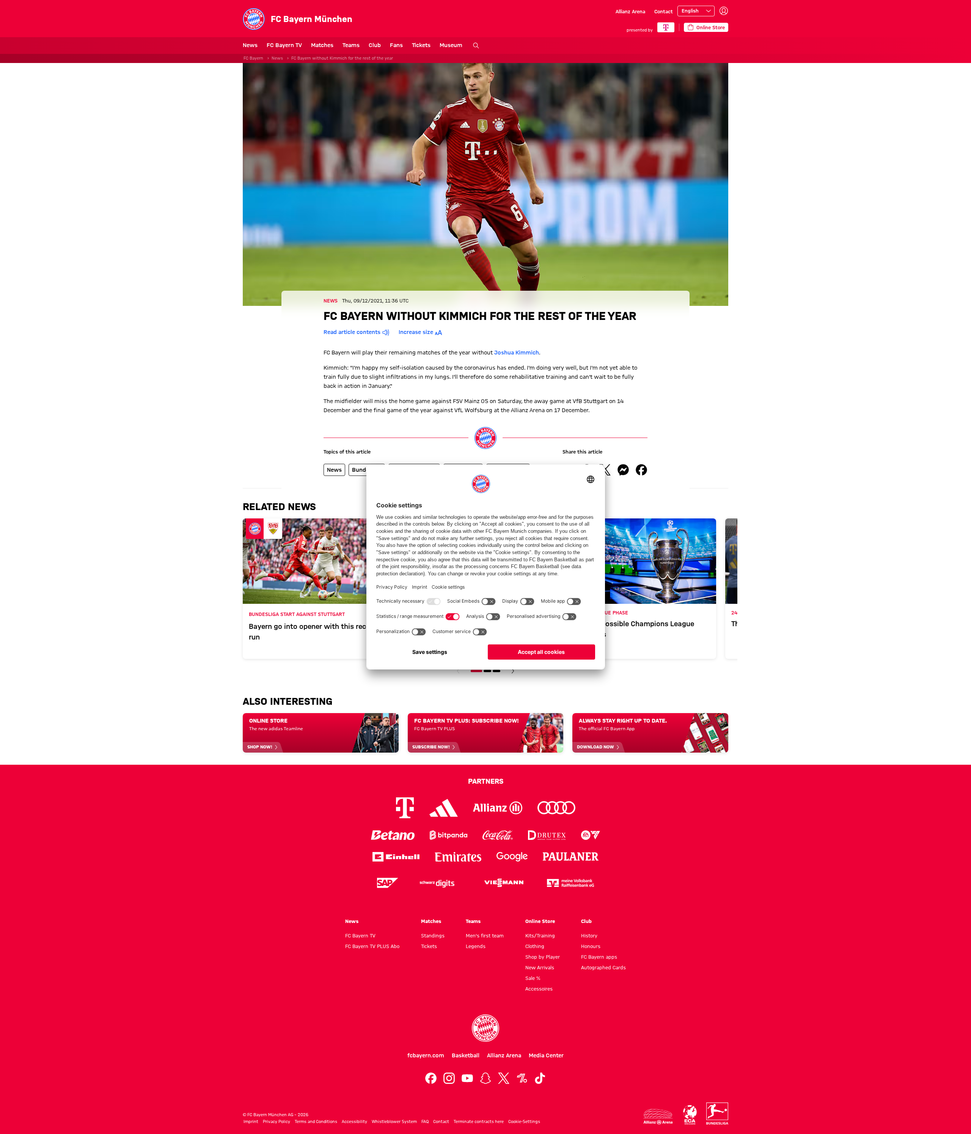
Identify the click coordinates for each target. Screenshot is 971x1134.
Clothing (534, 946)
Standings (433, 935)
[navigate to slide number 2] (487, 671)
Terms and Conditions (316, 1121)
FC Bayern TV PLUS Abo (372, 946)
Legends (476, 946)
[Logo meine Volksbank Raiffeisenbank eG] (570, 883)
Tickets (421, 45)
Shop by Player (542, 956)
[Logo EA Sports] (590, 835)
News (250, 45)
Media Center (546, 1055)
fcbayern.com (425, 1055)
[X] (504, 1078)
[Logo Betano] (393, 835)
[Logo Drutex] (547, 835)
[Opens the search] (476, 45)
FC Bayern (253, 58)
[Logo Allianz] (497, 807)
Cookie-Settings (524, 1121)
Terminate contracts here (479, 1121)
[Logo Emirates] (458, 857)
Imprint (251, 1121)
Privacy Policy (276, 1121)
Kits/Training (540, 935)
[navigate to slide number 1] (476, 671)
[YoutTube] (467, 1078)
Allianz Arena (630, 11)
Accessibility (354, 1121)
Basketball (465, 1055)
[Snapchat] (485, 1078)
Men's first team (485, 935)
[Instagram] (449, 1078)
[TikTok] (540, 1078)
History (589, 935)
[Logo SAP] (387, 883)
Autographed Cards (603, 967)
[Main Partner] (665, 27)
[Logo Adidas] (443, 807)
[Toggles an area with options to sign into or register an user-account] (723, 11)
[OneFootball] (522, 1078)
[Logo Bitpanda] (448, 835)
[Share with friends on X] (605, 470)
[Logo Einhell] (396, 857)
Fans (396, 45)
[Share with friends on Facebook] (641, 470)
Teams (351, 45)
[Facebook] (431, 1078)
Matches (322, 45)
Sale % (532, 978)
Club (375, 45)
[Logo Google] (512, 857)
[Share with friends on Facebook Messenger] (623, 470)
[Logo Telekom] (405, 807)
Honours (590, 946)
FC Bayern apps (599, 956)
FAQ (425, 1121)
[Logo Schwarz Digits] (436, 883)
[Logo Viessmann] (504, 883)
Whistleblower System (394, 1121)
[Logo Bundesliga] (717, 1113)
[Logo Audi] (556, 807)
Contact (663, 11)
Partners (485, 781)
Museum (451, 45)
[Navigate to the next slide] (512, 671)
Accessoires (539, 988)
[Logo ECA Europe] (690, 1115)
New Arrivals (539, 967)
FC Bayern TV (284, 45)
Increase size (416, 332)
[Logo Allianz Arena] (658, 1117)
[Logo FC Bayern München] (485, 1028)
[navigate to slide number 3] (496, 671)
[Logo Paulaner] (571, 856)
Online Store (540, 921)
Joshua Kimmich (516, 353)
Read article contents (352, 332)
